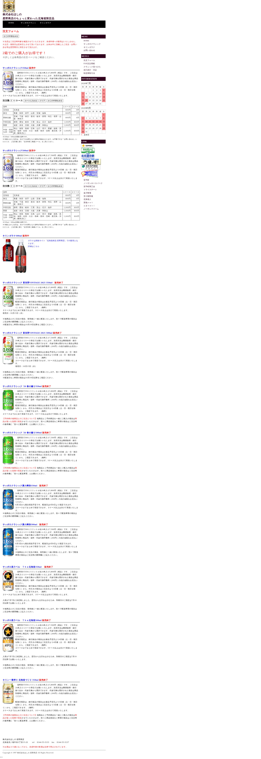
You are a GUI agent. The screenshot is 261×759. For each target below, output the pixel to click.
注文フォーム (89, 60)
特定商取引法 (89, 73)
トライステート (90, 190)
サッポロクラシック (28, 24)
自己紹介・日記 (90, 70)
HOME (11, 23)
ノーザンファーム (91, 209)
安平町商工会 (89, 186)
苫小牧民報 (88, 196)
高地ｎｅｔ (88, 203)
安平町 (86, 180)
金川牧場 (87, 193)
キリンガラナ (45, 23)
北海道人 (87, 199)
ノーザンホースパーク (93, 183)
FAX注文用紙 (89, 64)
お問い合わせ (89, 50)
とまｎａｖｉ (89, 206)
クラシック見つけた (92, 67)
